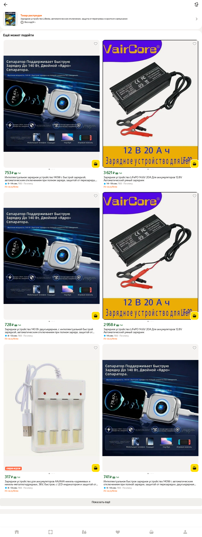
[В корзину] (95, 163)
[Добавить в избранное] (95, 43)
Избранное (118, 532)
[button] (5, 4)
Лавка (84, 532)
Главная (17, 532)
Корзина (151, 532)
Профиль (185, 532)
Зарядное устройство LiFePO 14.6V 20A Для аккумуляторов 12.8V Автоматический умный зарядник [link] (143, 179)
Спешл (50, 532)
